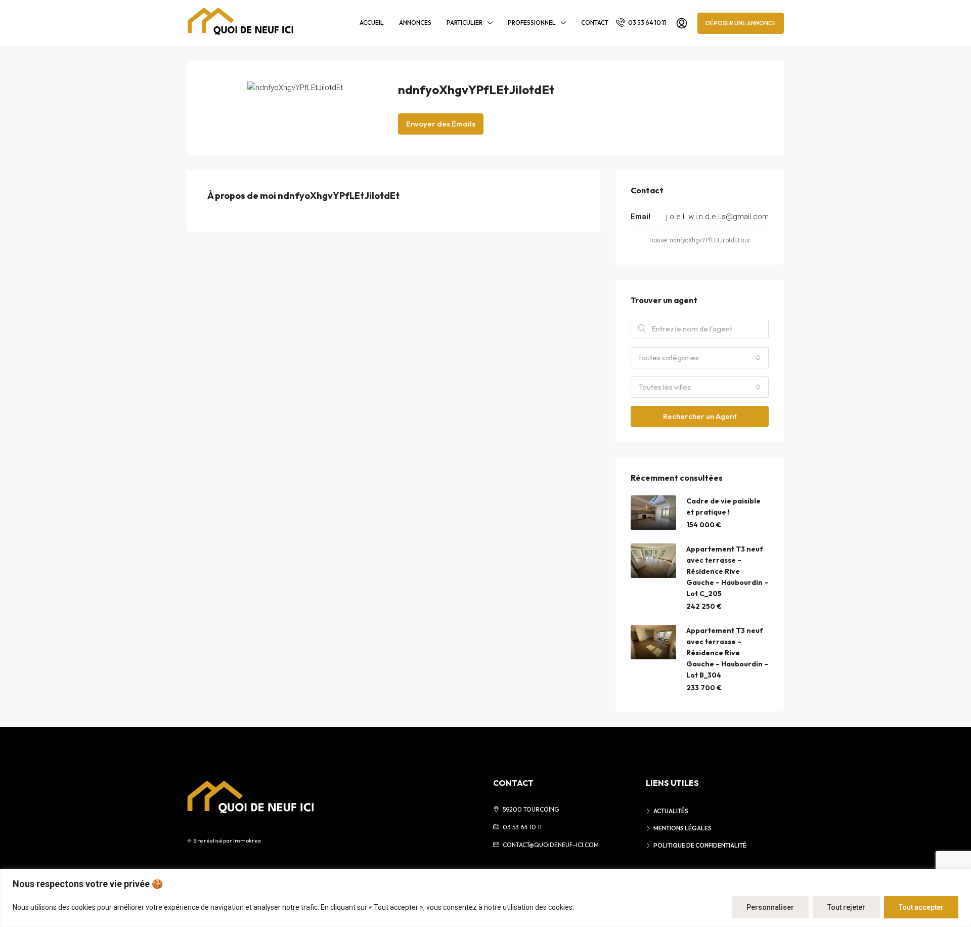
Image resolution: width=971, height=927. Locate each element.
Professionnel (532, 22)
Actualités (670, 811)
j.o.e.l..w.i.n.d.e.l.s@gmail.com (717, 216)
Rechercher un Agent (700, 416)
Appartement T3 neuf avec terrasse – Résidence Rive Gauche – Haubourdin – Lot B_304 (727, 653)
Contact (594, 22)
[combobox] (700, 357)
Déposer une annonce (740, 23)
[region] (485, 898)
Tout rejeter (846, 907)
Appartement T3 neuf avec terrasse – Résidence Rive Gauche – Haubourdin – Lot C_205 (727, 571)
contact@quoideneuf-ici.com (551, 845)
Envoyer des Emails (440, 124)
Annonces (415, 22)
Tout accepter (921, 907)
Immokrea (247, 840)
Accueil (372, 22)
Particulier (464, 22)
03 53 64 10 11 (646, 22)
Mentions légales (682, 828)
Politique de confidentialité (699, 845)
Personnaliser (770, 907)
